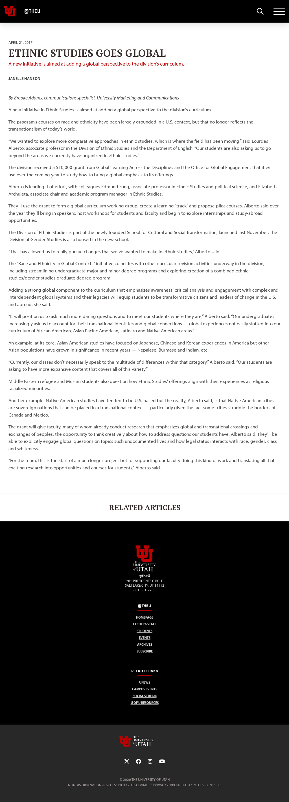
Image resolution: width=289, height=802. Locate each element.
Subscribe (145, 651)
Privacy (159, 785)
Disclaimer (140, 785)
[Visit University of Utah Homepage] (10, 11)
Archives (144, 644)
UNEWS (144, 682)
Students (144, 631)
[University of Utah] (144, 741)
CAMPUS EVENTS (144, 689)
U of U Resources (145, 703)
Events (144, 638)
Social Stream (145, 696)
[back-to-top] (282, 791)
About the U (180, 785)
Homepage (144, 617)
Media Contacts (207, 785)
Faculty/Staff (144, 624)
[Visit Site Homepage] (144, 570)
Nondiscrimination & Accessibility (97, 785)
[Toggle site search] (260, 11)
